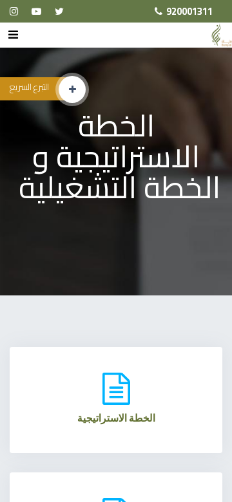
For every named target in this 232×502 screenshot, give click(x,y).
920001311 (189, 11)
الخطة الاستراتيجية (116, 417)
